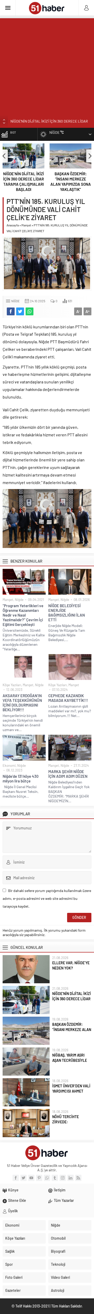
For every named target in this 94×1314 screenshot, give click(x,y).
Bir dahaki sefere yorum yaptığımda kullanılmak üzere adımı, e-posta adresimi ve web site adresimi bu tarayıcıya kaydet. (47, 898)
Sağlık (10, 1251)
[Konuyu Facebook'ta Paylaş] (11, 311)
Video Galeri (60, 1277)
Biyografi (58, 1251)
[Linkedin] (70, 1178)
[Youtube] (31, 1178)
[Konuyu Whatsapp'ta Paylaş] (29, 311)
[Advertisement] (47, 65)
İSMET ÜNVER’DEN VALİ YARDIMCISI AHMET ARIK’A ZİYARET (71, 1091)
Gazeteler (13, 1290)
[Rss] (78, 1178)
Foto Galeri (13, 1277)
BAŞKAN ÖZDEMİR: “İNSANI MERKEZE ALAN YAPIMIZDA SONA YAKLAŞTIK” (70, 181)
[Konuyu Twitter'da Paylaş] (20, 311)
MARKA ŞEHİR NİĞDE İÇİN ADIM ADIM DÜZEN (67, 774)
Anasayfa (13, 225)
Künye (13, 1190)
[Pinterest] (39, 1178)
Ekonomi (9, 765)
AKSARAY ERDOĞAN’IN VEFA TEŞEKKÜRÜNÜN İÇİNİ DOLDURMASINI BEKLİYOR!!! (22, 702)
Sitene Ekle (17, 1200)
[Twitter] (23, 1178)
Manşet (26, 225)
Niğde (15, 301)
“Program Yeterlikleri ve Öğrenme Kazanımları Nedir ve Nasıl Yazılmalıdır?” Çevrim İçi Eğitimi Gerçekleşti (23, 615)
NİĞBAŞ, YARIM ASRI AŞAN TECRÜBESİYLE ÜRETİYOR (69, 1060)
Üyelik (13, 1211)
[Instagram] (63, 1178)
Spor (9, 1264)
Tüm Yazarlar (64, 1200)
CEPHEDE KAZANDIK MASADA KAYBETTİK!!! (68, 698)
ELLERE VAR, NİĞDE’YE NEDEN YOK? (71, 965)
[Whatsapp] (47, 1178)
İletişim (60, 1190)
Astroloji (57, 1290)
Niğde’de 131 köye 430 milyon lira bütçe (21, 778)
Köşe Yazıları (12, 685)
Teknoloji (58, 1264)
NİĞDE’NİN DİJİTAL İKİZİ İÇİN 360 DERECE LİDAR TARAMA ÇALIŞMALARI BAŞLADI (23, 181)
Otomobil (58, 1238)
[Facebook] (16, 1178)
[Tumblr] (55, 1178)
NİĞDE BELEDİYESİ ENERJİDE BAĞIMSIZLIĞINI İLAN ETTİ (66, 612)
